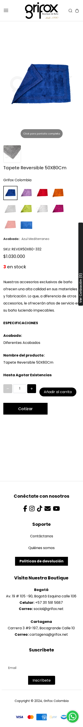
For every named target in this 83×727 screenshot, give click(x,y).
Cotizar (25, 408)
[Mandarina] (58, 193)
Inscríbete (42, 680)
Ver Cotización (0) (80, 288)
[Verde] (26, 209)
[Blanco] (42, 209)
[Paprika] (10, 225)
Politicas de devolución (41, 561)
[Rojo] (42, 193)
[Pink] (26, 193)
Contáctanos (41, 536)
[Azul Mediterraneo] (10, 193)
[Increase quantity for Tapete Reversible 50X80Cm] (31, 388)
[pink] (58, 209)
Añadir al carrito (58, 391)
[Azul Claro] (26, 225)
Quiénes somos (41, 547)
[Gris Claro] (10, 209)
